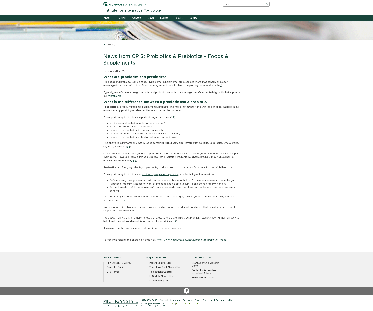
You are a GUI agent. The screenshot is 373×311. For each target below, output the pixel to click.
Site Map (187, 300)
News (110, 45)
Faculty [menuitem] (179, 18)
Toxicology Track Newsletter (164, 267)
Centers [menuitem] (136, 18)
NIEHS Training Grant (203, 277)
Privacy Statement (204, 300)
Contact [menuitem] (194, 18)
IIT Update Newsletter (161, 276)
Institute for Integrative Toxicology (132, 10)
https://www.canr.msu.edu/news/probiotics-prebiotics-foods (191, 240)
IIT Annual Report (158, 280)
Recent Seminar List (160, 263)
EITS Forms (113, 272)
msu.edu (170, 304)
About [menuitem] (107, 18)
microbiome (115, 96)
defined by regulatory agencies (160, 174)
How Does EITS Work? (119, 263)
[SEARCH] (266, 4)
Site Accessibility (224, 300)
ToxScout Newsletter (160, 272)
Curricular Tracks (116, 267)
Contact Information (170, 300)
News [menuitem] (150, 18)
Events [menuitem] (164, 18)
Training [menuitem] (121, 18)
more (123, 200)
